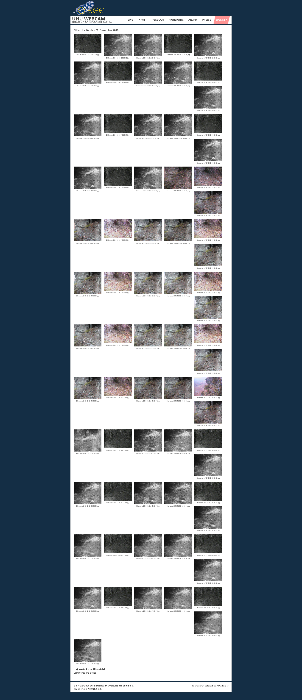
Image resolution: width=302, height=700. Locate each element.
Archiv (193, 19)
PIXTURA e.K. (94, 688)
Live (130, 19)
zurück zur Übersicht (91, 669)
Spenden (222, 19)
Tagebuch (157, 19)
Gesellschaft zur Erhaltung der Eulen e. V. (112, 685)
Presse (206, 19)
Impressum (197, 685)
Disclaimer (223, 685)
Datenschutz (210, 685)
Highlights (176, 19)
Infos (141, 19)
